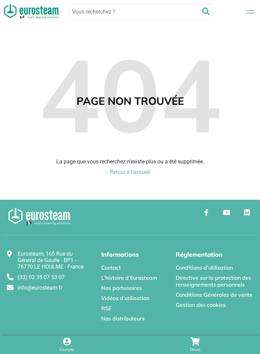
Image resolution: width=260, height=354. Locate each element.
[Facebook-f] (206, 212)
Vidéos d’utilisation (125, 298)
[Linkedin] (247, 212)
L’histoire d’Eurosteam (129, 277)
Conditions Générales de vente (214, 294)
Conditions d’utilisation (204, 267)
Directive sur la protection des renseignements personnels (213, 281)
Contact (111, 267)
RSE (106, 308)
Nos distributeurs (123, 318)
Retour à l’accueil (130, 172)
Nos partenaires (121, 287)
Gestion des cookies (201, 304)
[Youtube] (227, 212)
